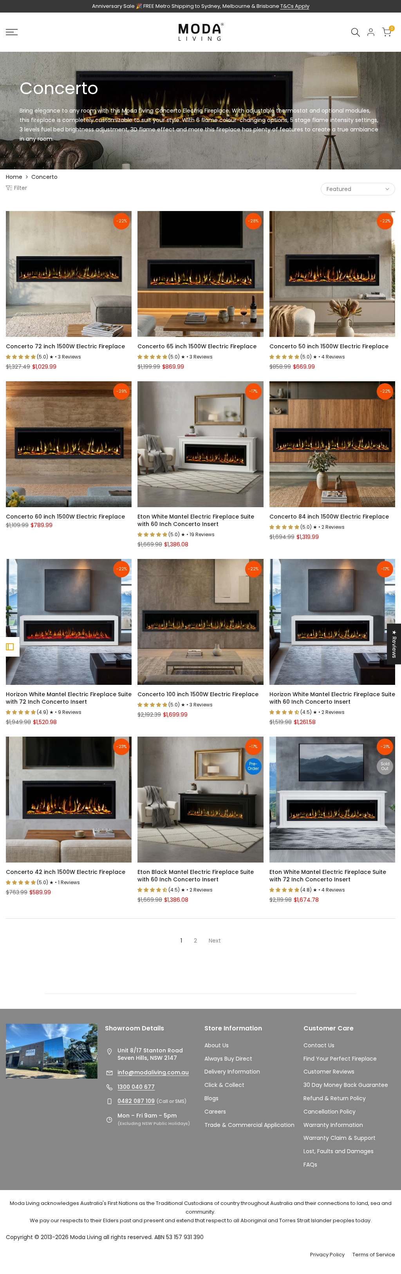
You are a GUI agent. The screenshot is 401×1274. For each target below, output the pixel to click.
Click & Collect (224, 1085)
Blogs (211, 1098)
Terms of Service (373, 1254)
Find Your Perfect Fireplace (340, 1059)
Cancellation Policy (329, 1112)
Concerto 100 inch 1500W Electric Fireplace (197, 694)
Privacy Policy (327, 1254)
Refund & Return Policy (334, 1098)
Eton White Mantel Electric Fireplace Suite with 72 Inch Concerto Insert (327, 875)
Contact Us (318, 1045)
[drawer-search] (355, 32)
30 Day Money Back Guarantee (345, 1085)
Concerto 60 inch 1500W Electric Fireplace (65, 517)
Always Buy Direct (228, 1059)
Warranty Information (333, 1125)
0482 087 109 (136, 1101)
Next (215, 941)
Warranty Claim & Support (339, 1138)
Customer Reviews (328, 1072)
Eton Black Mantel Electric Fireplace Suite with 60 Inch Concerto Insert (195, 875)
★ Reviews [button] (394, 644)
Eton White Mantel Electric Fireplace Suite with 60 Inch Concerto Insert (195, 520)
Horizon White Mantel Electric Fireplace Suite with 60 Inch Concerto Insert (332, 698)
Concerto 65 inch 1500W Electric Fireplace (196, 346)
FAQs (310, 1164)
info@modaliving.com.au (153, 1072)
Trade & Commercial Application (249, 1125)
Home (14, 177)
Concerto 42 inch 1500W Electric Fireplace (65, 872)
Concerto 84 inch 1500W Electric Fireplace (329, 517)
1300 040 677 (136, 1087)
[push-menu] (12, 32)
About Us (216, 1045)
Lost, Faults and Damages (338, 1151)
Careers (215, 1112)
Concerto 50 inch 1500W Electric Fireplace (328, 346)
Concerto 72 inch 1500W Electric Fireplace (65, 346)
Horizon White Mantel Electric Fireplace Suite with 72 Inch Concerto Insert (69, 698)
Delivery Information (232, 1072)
